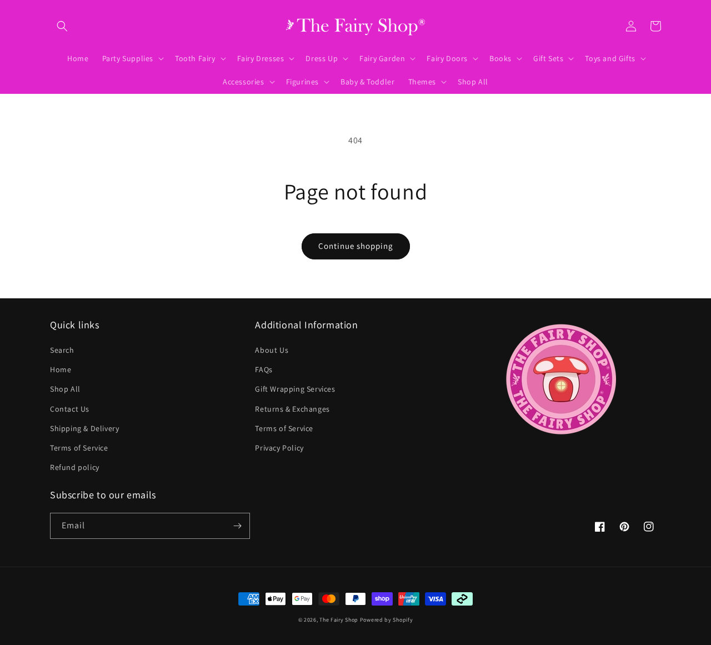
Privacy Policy (279, 448)
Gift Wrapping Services (295, 389)
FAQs (263, 369)
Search (62, 350)
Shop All (65, 389)
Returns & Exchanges (292, 409)
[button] (62, 26)
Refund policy (74, 467)
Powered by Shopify (386, 619)
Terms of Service (79, 448)
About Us (271, 350)
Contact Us (69, 409)
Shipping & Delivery (84, 428)
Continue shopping (355, 246)
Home (60, 369)
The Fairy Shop (338, 619)
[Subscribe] (237, 526)
